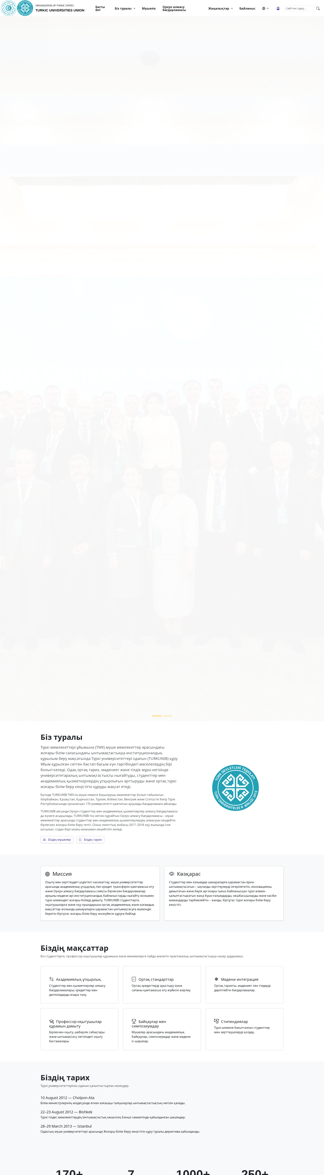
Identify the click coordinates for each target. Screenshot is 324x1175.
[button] (265, 8)
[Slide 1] (167, 716)
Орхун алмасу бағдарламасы (174, 8)
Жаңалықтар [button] (218, 8)
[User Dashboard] (278, 8)
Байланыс (247, 8)
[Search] (318, 8)
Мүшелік (149, 8)
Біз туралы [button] (123, 8)
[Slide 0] (156, 716)
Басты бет (100, 8)
